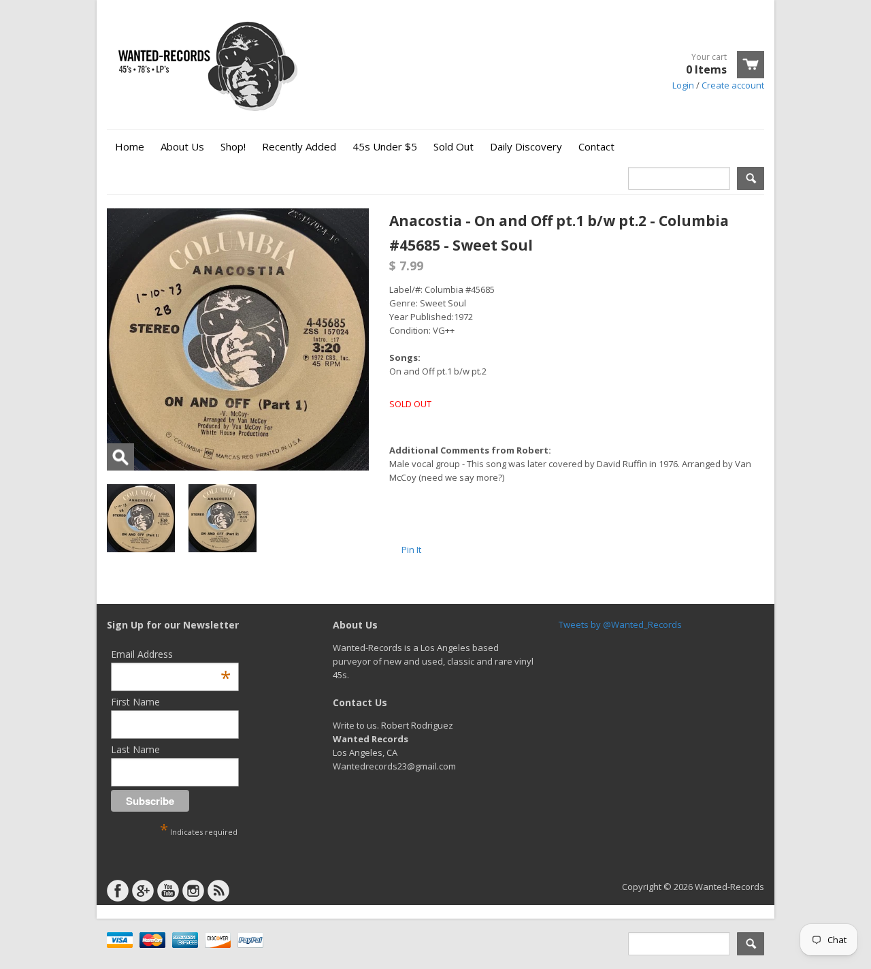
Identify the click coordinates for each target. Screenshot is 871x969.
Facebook (118, 891)
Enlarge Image (120, 457)
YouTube (168, 891)
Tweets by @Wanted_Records (620, 624)
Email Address (171, 654)
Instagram (193, 891)
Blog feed (218, 891)
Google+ (143, 891)
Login (683, 85)
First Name (135, 701)
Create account (733, 85)
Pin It (411, 549)
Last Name (135, 749)
